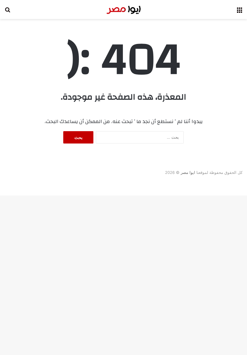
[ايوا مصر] (123, 9)
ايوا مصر (188, 172)
